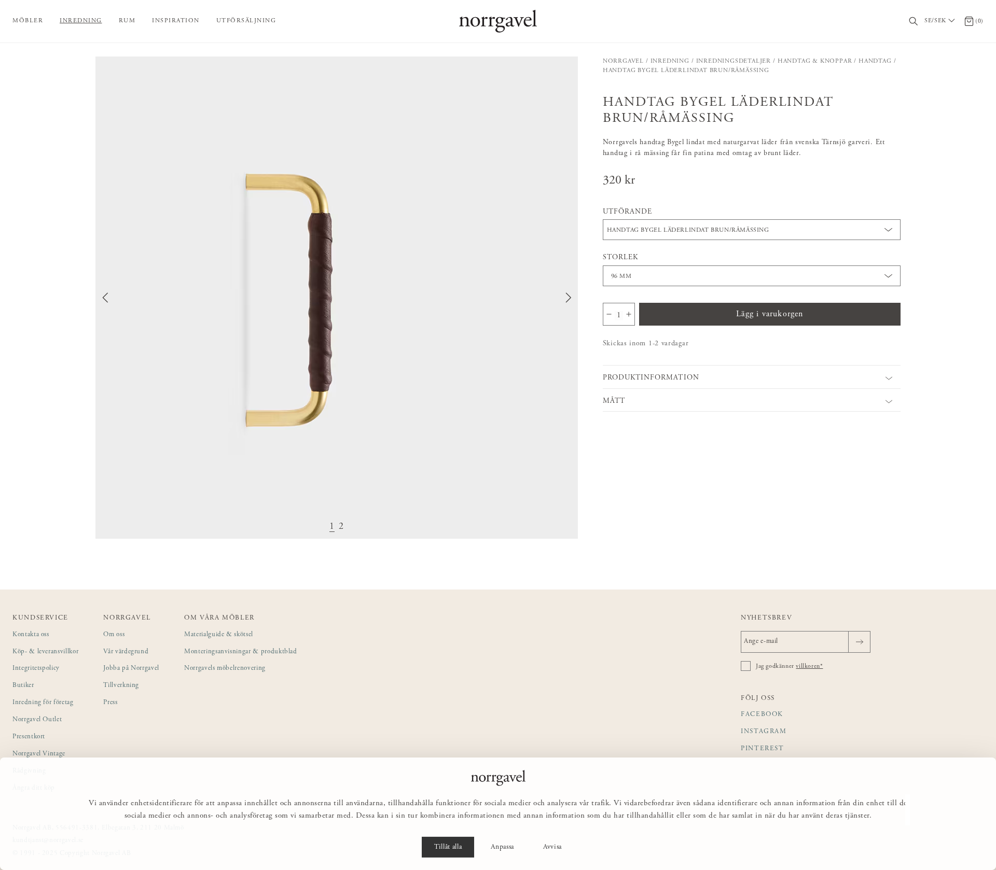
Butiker (23, 685)
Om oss (114, 635)
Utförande (627, 212)
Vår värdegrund (125, 652)
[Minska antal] (609, 314)
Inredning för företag (43, 702)
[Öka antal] (628, 314)
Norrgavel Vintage (38, 754)
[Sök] (913, 21)
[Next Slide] (568, 298)
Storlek (620, 257)
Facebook (762, 714)
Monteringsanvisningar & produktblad (240, 652)
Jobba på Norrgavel (131, 668)
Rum (127, 21)
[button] (336, 298)
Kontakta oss (30, 635)
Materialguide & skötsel (218, 635)
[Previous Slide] (105, 298)
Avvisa (552, 847)
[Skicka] (859, 642)
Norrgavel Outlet (37, 720)
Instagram (764, 731)
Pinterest (762, 749)
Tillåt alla (448, 847)
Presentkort (28, 737)
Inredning (81, 21)
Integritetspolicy (36, 668)
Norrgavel (623, 61)
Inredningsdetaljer (733, 61)
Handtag (875, 61)
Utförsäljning (246, 21)
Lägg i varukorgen (769, 314)
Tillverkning (121, 685)
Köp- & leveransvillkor (45, 652)
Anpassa (502, 847)
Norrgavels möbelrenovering (225, 668)
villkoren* (809, 666)
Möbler (27, 21)
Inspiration (176, 21)
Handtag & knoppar (815, 61)
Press (110, 702)
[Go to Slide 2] (341, 527)
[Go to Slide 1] (332, 527)
